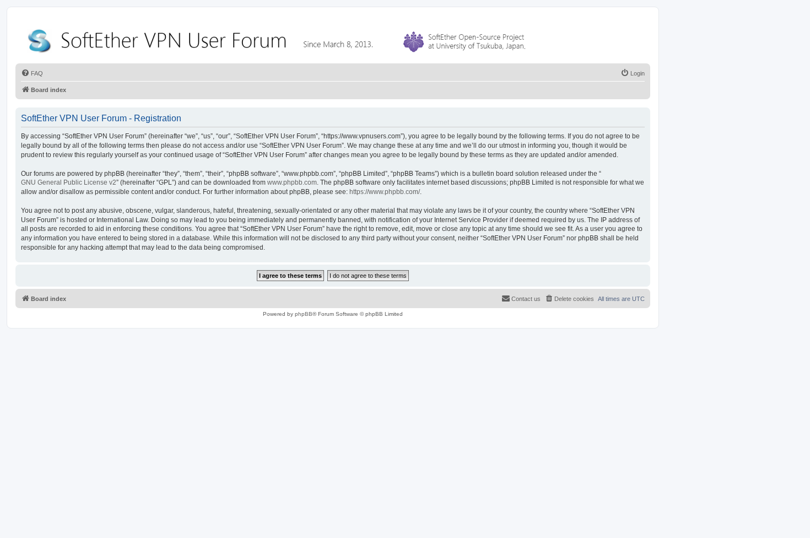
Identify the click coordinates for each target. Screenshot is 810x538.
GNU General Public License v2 (68, 182)
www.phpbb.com (292, 182)
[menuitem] (32, 73)
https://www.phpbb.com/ (384, 192)
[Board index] (278, 38)
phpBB (303, 314)
